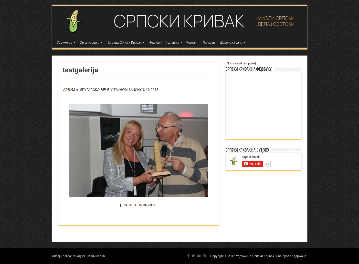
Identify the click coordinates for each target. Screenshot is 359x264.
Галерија (172, 42)
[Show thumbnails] (138, 205)
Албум (69, 90)
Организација (89, 42)
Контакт (192, 42)
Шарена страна (231, 42)
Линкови (209, 42)
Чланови (155, 42)
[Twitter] (193, 256)
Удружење (64, 42)
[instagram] (204, 256)
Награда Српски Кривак (123, 42)
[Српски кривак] (179, 21)
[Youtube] (198, 256)
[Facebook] (188, 256)
